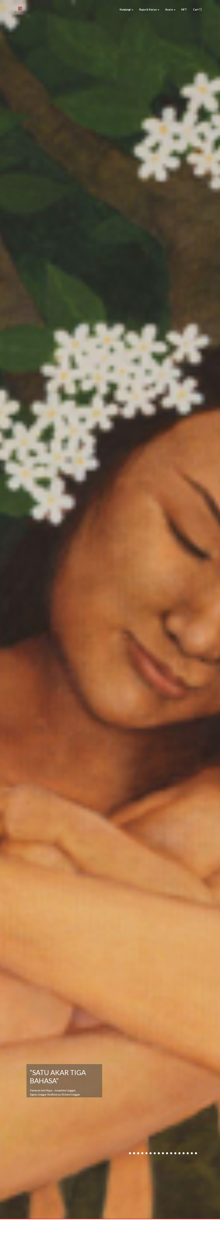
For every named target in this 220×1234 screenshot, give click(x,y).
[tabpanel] (110, 617)
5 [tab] (142, 1167)
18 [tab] (196, 1167)
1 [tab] (125, 1167)
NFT (184, 9)
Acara (169, 9)
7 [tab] (150, 1167)
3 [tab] (134, 1167)
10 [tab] (163, 1167)
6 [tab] (146, 1167)
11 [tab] (167, 1167)
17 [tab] (192, 1167)
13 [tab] (175, 1167)
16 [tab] (188, 1167)
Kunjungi (125, 9)
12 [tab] (171, 1167)
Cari (196, 9)
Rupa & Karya (148, 9)
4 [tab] (138, 1167)
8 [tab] (154, 1167)
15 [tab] (184, 1167)
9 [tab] (158, 1167)
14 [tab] (179, 1167)
